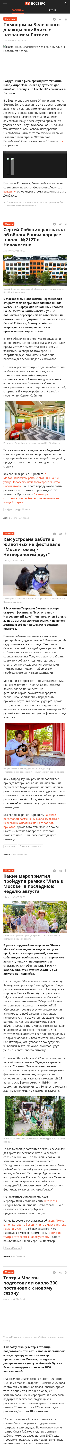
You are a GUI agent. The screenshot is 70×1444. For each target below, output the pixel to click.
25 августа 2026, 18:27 (14, 250)
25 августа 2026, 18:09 (14, 897)
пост (62, 141)
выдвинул (9, 191)
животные (10, 846)
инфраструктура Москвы (17, 509)
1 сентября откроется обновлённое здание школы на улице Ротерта (31, 498)
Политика (18, 10)
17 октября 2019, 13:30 (14, 40)
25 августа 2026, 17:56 (14, 1298)
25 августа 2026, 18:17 (14, 560)
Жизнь (52, 10)
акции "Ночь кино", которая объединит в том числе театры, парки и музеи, (34, 1225)
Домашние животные (31, 846)
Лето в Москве (12, 1247)
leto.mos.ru (51, 1201)
